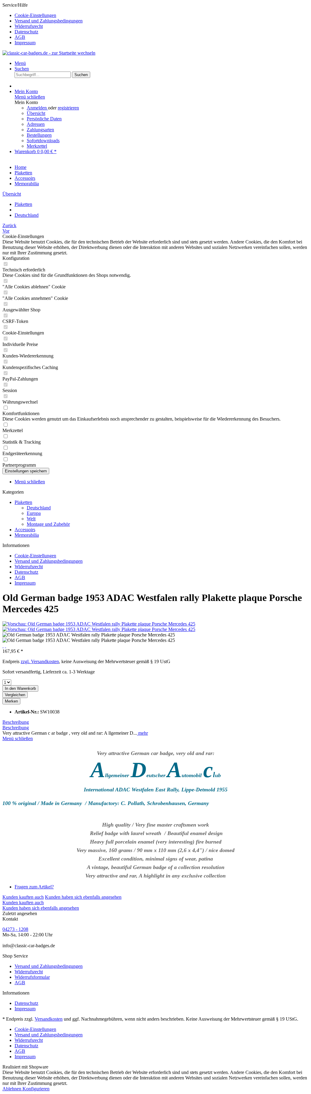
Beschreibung (15, 722)
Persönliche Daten (44, 118)
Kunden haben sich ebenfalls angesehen (83, 897)
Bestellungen (39, 135)
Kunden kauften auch (23, 897)
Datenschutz (26, 31)
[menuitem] (162, 15)
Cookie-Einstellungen (35, 15)
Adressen (36, 124)
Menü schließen (30, 96)
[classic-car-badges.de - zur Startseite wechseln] (48, 52)
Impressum (25, 42)
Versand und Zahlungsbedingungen (49, 20)
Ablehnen (12, 1088)
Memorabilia (27, 535)
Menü (20, 63)
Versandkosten (49, 1019)
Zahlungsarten (40, 129)
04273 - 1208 (15, 929)
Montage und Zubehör (48, 524)
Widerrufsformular (32, 977)
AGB (20, 37)
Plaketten (23, 502)
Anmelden (37, 107)
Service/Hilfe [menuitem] (42, 23)
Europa (34, 513)
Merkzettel (37, 146)
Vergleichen (15, 695)
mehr (142, 733)
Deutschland (39, 507)
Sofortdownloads (43, 140)
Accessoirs (25, 529)
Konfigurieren (36, 1088)
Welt (31, 518)
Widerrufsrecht (29, 26)
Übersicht (36, 113)
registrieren (68, 107)
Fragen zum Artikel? (34, 886)
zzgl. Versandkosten (40, 661)
